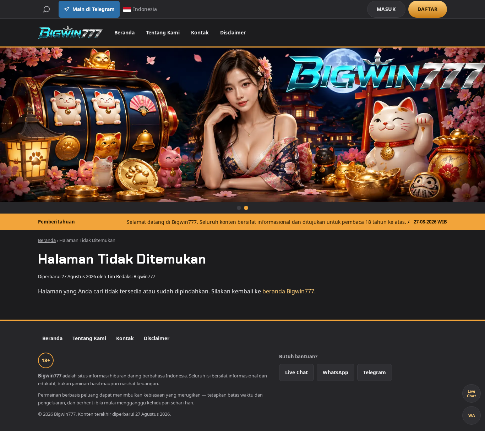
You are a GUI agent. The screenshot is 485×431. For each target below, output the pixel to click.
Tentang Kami (163, 32)
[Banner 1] (239, 208)
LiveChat (471, 393)
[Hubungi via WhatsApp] (46, 9)
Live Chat (296, 372)
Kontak (200, 32)
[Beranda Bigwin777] (70, 33)
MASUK (386, 9)
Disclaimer (233, 32)
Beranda (124, 32)
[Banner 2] (246, 208)
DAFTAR (428, 9)
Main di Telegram (93, 9)
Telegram (374, 372)
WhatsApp (335, 372)
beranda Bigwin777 (288, 291)
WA (471, 415)
